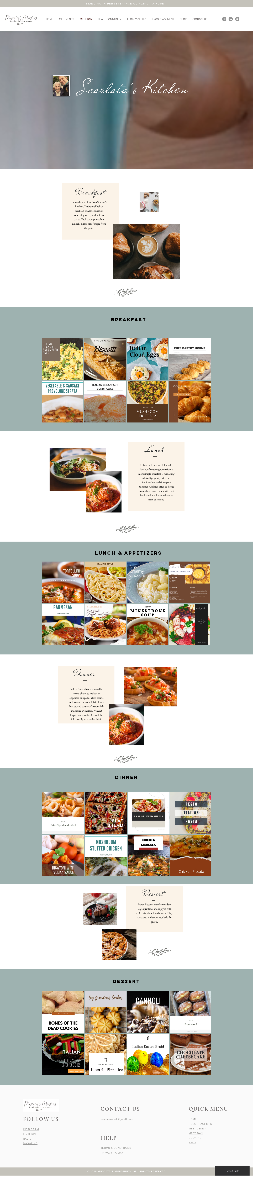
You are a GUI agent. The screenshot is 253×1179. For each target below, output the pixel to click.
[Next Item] (205, 834)
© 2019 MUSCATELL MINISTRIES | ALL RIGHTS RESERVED (126, 1171)
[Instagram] (224, 19)
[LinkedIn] (231, 19)
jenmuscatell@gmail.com (117, 1119)
